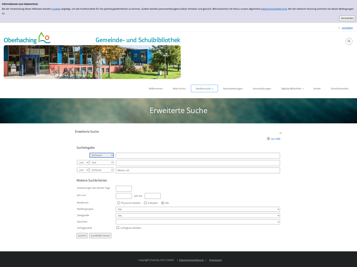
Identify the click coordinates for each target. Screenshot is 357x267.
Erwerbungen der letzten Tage (93, 187)
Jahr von (81, 195)
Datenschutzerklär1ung (274, 8)
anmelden (347, 27)
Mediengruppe (85, 209)
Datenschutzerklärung (191, 260)
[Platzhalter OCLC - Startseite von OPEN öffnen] (92, 55)
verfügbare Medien (130, 228)
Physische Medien (131, 203)
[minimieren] (280, 133)
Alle (167, 203)
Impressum (215, 260)
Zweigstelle (83, 215)
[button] (349, 41)
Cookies (56, 8)
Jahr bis (138, 196)
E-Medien (153, 203)
